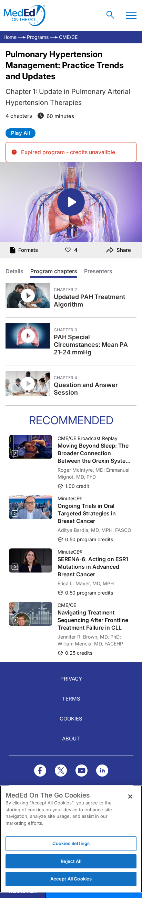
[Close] (130, 796)
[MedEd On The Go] (24, 15)
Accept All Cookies (71, 878)
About (71, 738)
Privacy (71, 678)
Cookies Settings (71, 843)
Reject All (71, 861)
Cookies (71, 718)
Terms (71, 698)
